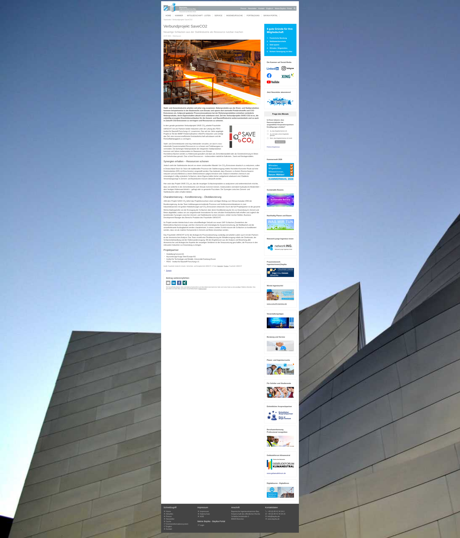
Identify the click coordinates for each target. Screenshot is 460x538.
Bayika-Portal (271, 15)
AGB (202, 516)
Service (218, 15)
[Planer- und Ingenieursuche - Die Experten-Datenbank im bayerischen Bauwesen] (280, 369)
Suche (169, 521)
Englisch (269, 8)
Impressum (204, 511)
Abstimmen (280, 142)
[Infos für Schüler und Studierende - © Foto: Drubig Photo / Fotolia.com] (280, 392)
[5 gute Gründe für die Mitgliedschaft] (280, 40)
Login (202, 525)
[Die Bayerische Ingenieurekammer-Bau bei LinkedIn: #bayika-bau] (273, 68)
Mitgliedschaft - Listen (198, 15)
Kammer (179, 15)
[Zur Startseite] (181, 8)
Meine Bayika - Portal (283, 8)
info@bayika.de (274, 516)
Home (168, 15)
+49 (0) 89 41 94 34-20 (276, 514)
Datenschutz (202, 288)
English (169, 526)
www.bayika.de (273, 519)
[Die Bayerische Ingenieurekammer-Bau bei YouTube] (273, 82)
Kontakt (261, 8)
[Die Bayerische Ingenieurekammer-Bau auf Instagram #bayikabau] (288, 68)
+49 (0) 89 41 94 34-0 (276, 511)
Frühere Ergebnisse (273, 147)
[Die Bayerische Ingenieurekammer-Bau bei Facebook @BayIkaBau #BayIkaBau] (269, 75)
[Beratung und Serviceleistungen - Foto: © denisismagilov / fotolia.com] (280, 346)
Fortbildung (253, 15)
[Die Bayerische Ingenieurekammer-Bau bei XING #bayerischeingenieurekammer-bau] (288, 75)
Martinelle (220, 266)
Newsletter (252, 8)
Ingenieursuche (234, 15)
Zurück (169, 271)
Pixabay (226, 266)
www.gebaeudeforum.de (276, 473)
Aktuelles (169, 514)
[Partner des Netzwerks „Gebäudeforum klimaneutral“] (280, 464)
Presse (243, 8)
